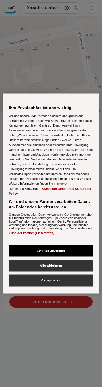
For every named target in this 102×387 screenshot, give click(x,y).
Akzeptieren (51, 280)
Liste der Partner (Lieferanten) (32, 232)
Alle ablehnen (51, 265)
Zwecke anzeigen (51, 250)
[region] (51, 194)
